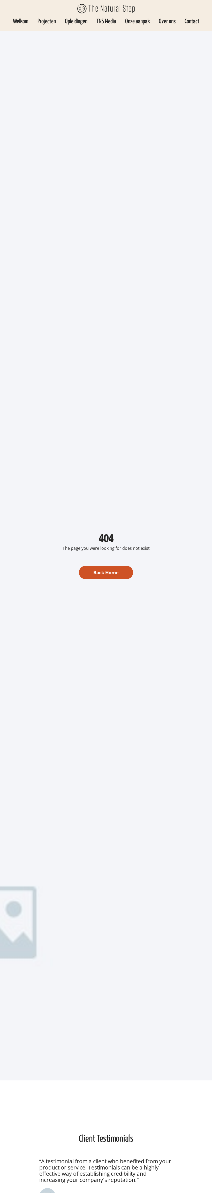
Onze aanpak (137, 22)
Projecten (46, 22)
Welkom (20, 22)
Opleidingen (76, 22)
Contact (192, 22)
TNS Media (106, 22)
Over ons (167, 22)
